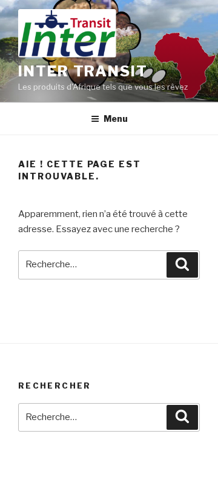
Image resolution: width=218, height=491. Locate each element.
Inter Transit (83, 71)
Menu (116, 118)
